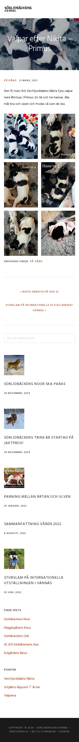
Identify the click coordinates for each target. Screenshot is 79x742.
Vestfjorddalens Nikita (19, 678)
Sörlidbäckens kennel (18, 9)
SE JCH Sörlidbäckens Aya (21, 644)
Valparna (10, 695)
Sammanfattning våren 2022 (33, 524)
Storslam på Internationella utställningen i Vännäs (33, 580)
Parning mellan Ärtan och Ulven (37, 497)
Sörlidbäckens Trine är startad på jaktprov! (39, 440)
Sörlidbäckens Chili (16, 636)
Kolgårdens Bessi (15, 653)
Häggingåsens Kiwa (17, 627)
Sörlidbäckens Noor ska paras (35, 384)
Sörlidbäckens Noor (17, 619)
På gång (10, 81)
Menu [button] (70, 9)
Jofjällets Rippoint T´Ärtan (22, 687)
